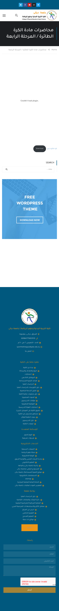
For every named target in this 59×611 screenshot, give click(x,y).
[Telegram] (21, 5)
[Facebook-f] (25, 5)
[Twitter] (38, 5)
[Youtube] (29, 5)
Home (54, 50)
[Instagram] (34, 5)
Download (39, 149)
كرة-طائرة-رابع (52, 149)
